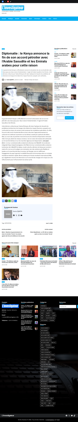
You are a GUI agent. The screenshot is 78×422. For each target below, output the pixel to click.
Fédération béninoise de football (48, 366)
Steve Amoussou (44, 395)
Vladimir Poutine (49, 405)
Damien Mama (44, 359)
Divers (42, 313)
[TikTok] (11, 1)
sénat (51, 398)
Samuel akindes (44, 393)
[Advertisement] (39, 33)
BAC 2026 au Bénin (45, 332)
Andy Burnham (44, 330)
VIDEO (42, 405)
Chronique (43, 305)
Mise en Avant (44, 381)
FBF (48, 361)
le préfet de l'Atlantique (46, 374)
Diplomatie (49, 310)
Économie (52, 320)
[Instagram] (19, 215)
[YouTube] (8, 1)
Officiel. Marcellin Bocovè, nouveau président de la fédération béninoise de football (61, 86)
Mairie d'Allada (44, 376)
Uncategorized (44, 320)
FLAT (58, 420)
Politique (48, 315)
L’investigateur (50, 420)
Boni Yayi (53, 342)
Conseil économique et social (47, 354)
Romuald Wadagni (52, 391)
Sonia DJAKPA (10, 79)
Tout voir (74, 48)
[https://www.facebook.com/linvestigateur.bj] (66, 416)
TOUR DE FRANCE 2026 (50, 317)
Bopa (42, 345)
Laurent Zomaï (44, 371)
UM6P (49, 403)
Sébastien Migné (44, 398)
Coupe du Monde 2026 (45, 308)
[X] (5, 1)
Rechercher (69, 118)
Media (42, 315)
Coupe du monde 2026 (45, 357)
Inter (3, 48)
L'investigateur (8, 415)
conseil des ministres (45, 352)
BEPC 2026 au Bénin (45, 342)
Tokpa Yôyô (43, 403)
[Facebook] (3, 1)
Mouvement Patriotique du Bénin (48, 386)
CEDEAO (42, 347)
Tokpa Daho (48, 400)
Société (55, 61)
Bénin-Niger (48, 345)
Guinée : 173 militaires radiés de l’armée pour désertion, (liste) (61, 55)
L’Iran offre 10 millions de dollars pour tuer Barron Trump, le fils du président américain (61, 97)
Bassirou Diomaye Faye (46, 340)
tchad (42, 400)
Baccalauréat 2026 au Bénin (47, 337)
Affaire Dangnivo (45, 328)
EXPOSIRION (51, 359)
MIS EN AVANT (44, 383)
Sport (55, 71)
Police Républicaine (45, 388)
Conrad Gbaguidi (44, 349)
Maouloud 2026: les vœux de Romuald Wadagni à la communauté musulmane (62, 65)
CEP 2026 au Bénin (50, 347)
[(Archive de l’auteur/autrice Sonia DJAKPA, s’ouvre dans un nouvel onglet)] (3, 80)
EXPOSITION (8, 223)
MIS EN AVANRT (52, 381)
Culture (43, 310)
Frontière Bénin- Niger (46, 364)
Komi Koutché (44, 369)
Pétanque (43, 391)
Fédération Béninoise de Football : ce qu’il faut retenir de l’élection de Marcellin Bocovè (61, 75)
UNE (54, 403)
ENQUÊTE (48, 313)
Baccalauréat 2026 (45, 335)
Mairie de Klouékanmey (46, 378)
